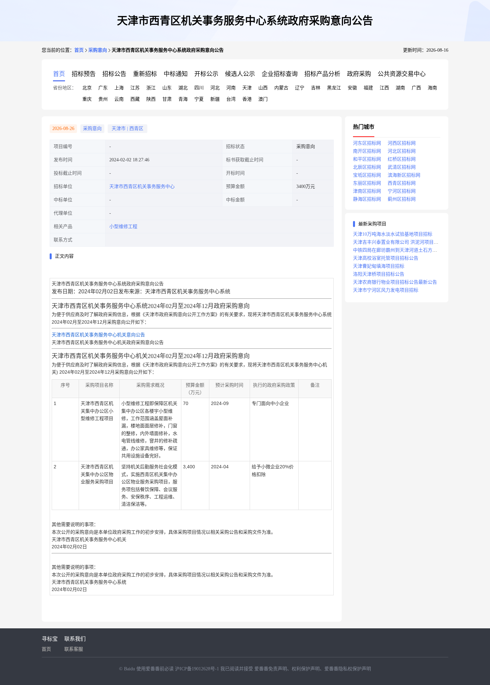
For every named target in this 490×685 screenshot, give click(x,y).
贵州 (103, 99)
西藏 (135, 99)
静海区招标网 (367, 199)
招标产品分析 (322, 74)
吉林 (315, 87)
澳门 (263, 99)
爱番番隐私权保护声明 (347, 668)
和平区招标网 (367, 159)
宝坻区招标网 (367, 175)
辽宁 (299, 87)
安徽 (352, 87)
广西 (416, 87)
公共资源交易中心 (402, 74)
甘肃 (167, 99)
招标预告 (84, 74)
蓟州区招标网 (402, 199)
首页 (79, 50)
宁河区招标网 (402, 191)
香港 (247, 99)
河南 (231, 87)
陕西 (151, 99)
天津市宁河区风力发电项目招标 (385, 290)
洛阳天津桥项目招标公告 (378, 274)
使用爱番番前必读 (155, 668)
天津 (247, 87)
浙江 (151, 87)
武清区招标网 (402, 167)
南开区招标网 (367, 151)
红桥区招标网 (402, 159)
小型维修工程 (123, 226)
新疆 (215, 99)
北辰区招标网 (367, 167)
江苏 (135, 87)
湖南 (400, 87)
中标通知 (176, 74)
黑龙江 (334, 87)
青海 (183, 99)
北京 (87, 87)
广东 (103, 87)
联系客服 (73, 649)
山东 (167, 87)
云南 (119, 99)
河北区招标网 (402, 151)
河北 (215, 87)
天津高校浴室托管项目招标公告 (385, 258)
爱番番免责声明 (270, 668)
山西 (263, 87)
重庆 (87, 99)
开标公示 (206, 74)
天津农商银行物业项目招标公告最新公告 (395, 282)
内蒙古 (281, 87)
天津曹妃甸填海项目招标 (378, 266)
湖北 (183, 87)
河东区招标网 (367, 143)
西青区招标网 (402, 183)
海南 (432, 87)
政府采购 (359, 74)
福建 (368, 87)
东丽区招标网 (367, 183)
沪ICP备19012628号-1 (197, 668)
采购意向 (97, 50)
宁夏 (199, 99)
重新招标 (145, 74)
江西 (384, 87)
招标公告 (114, 74)
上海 (119, 87)
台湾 (231, 99)
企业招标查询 (280, 74)
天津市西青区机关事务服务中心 (142, 186)
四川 (199, 87)
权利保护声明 (306, 668)
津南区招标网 (367, 191)
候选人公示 (240, 74)
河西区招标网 (402, 143)
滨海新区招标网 (404, 175)
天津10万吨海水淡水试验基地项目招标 (392, 234)
